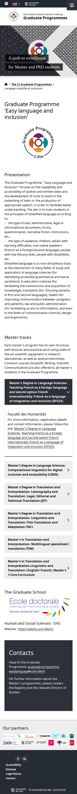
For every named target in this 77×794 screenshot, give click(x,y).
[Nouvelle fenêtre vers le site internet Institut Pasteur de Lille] (64, 736)
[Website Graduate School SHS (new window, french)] (38, 607)
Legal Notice (13, 773)
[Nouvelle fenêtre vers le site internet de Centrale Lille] (8, 736)
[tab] (38, 392)
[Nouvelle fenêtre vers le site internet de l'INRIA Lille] (31, 736)
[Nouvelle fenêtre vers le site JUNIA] (11, 743)
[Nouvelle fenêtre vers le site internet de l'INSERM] (44, 736)
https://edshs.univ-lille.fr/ (36, 629)
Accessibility (13, 764)
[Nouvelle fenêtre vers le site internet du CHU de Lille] (19, 736)
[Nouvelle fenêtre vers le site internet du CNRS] (72, 736)
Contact (11, 778)
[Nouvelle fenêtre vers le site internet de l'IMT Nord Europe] (56, 736)
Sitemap (11, 769)
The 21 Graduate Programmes (31, 84)
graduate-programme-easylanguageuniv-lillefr (34, 669)
